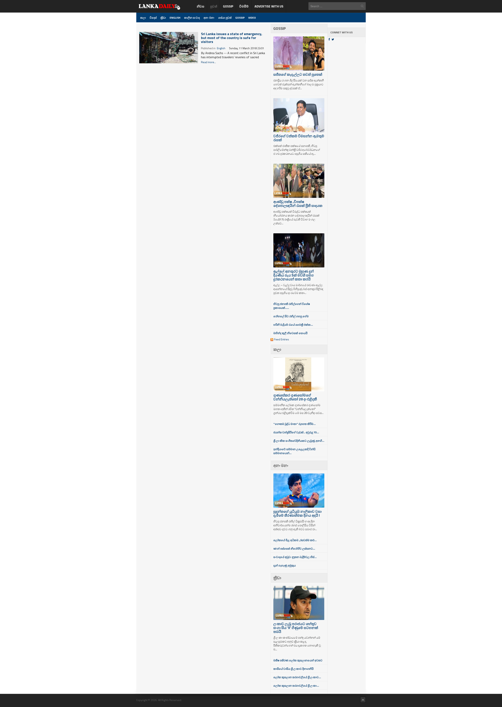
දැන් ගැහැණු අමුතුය (284, 565)
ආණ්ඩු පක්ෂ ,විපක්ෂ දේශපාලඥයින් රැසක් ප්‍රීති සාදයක (297, 203)
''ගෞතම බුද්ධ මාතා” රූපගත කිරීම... (294, 424)
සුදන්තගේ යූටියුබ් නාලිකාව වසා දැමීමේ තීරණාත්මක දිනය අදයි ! (297, 513)
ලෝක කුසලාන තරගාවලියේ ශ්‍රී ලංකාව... (297, 677)
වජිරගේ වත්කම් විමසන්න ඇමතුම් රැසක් (298, 138)
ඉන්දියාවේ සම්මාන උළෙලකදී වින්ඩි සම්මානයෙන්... (294, 451)
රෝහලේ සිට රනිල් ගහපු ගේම (291, 316)
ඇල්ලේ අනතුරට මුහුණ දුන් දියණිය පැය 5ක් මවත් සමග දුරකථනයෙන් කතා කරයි (293, 275)
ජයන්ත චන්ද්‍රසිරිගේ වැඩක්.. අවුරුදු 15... (296, 432)
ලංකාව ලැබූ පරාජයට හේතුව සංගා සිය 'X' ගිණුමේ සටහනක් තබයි (295, 627)
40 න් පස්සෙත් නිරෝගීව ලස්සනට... (294, 548)
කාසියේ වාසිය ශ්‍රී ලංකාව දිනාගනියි (293, 669)
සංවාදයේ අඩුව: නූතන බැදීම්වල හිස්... (295, 557)
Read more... (208, 62)
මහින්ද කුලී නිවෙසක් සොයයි (290, 333)
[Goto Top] (363, 699)
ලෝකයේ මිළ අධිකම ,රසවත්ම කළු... (295, 540)
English (221, 48)
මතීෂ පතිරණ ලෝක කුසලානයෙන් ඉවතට (297, 660)
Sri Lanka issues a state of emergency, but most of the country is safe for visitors (231, 37)
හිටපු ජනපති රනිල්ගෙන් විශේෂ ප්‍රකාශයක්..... (291, 306)
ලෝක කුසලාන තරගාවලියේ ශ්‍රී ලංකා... (296, 685)
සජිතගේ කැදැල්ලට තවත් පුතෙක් (297, 74)
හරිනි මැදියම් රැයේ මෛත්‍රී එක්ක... (293, 325)
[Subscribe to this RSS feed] (267, 25)
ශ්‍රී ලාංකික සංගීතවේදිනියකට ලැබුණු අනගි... (298, 441)
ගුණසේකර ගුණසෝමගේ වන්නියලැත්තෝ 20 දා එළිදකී (295, 397)
